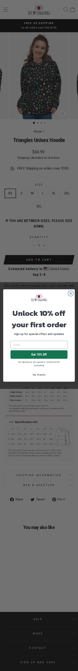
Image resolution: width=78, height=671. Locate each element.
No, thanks (39, 375)
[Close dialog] (71, 293)
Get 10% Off (39, 354)
